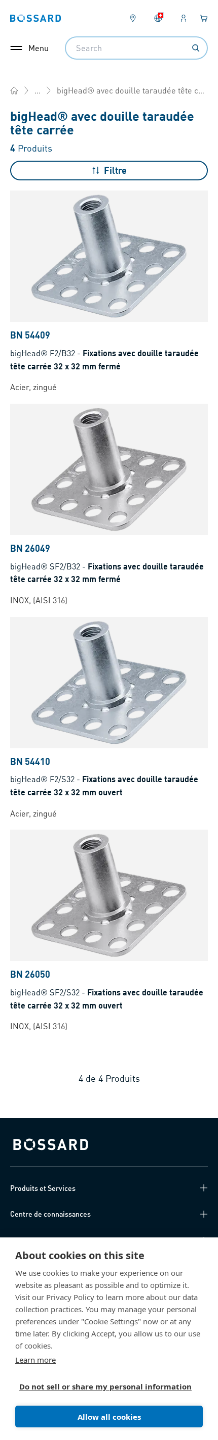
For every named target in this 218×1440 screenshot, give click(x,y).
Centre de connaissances (50, 1213)
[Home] (14, 90)
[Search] (196, 48)
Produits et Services (43, 1187)
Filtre (115, 170)
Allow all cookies (109, 1417)
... (37, 90)
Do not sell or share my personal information (105, 1386)
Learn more (35, 1360)
